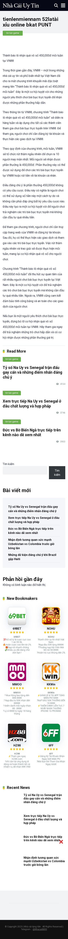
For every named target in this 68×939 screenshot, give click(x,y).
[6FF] (51, 741)
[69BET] (17, 624)
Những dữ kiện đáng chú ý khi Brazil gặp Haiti (32, 557)
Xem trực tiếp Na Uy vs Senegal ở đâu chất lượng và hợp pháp (32, 403)
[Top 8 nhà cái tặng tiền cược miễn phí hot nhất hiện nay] (21, 5)
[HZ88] (17, 741)
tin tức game (12, 33)
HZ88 (17, 745)
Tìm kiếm (8, 464)
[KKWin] (51, 680)
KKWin (51, 684)
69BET (17, 628)
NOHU (51, 628)
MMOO (17, 684)
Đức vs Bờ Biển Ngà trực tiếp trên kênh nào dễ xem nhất (32, 432)
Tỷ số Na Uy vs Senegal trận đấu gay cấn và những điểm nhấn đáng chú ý (32, 372)
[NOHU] (51, 624)
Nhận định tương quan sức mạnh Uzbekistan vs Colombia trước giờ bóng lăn (31, 544)
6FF (51, 745)
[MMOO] (17, 680)
